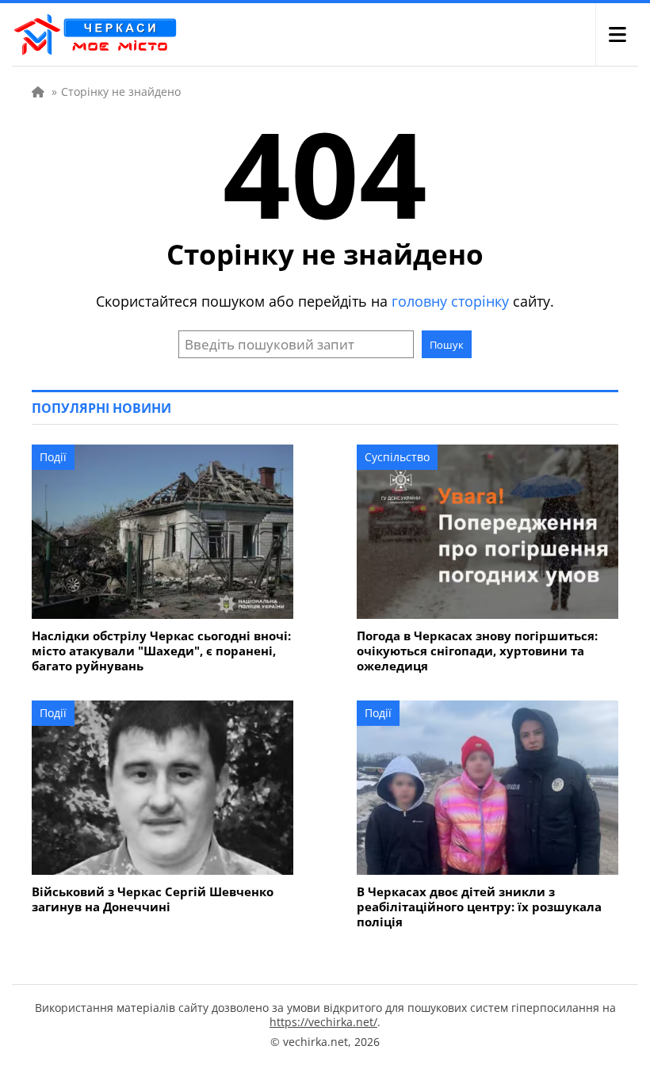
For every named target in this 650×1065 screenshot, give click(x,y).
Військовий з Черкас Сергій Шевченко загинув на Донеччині (152, 899)
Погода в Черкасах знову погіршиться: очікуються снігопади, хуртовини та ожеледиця (477, 651)
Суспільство (397, 456)
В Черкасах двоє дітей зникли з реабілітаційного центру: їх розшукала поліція (479, 906)
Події (53, 456)
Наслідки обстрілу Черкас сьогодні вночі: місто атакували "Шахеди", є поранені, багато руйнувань (161, 651)
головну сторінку (450, 301)
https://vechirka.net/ (323, 1021)
